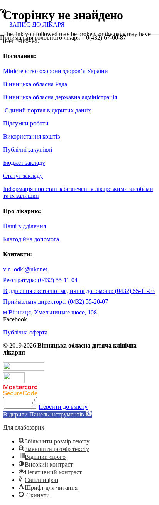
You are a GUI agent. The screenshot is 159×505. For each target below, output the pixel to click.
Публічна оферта (25, 332)
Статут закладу (23, 175)
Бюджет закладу (24, 162)
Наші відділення (24, 226)
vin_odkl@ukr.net (25, 269)
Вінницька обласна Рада (35, 84)
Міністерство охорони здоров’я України (55, 71)
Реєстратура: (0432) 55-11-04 (40, 280)
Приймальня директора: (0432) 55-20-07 (55, 301)
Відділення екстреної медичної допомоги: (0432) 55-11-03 (79, 291)
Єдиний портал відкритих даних (47, 110)
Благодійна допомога (31, 239)
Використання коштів (31, 136)
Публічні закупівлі (27, 149)
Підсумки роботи (26, 123)
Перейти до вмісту (63, 406)
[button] (47, 414)
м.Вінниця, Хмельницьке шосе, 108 (50, 312)
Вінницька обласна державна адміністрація (60, 97)
